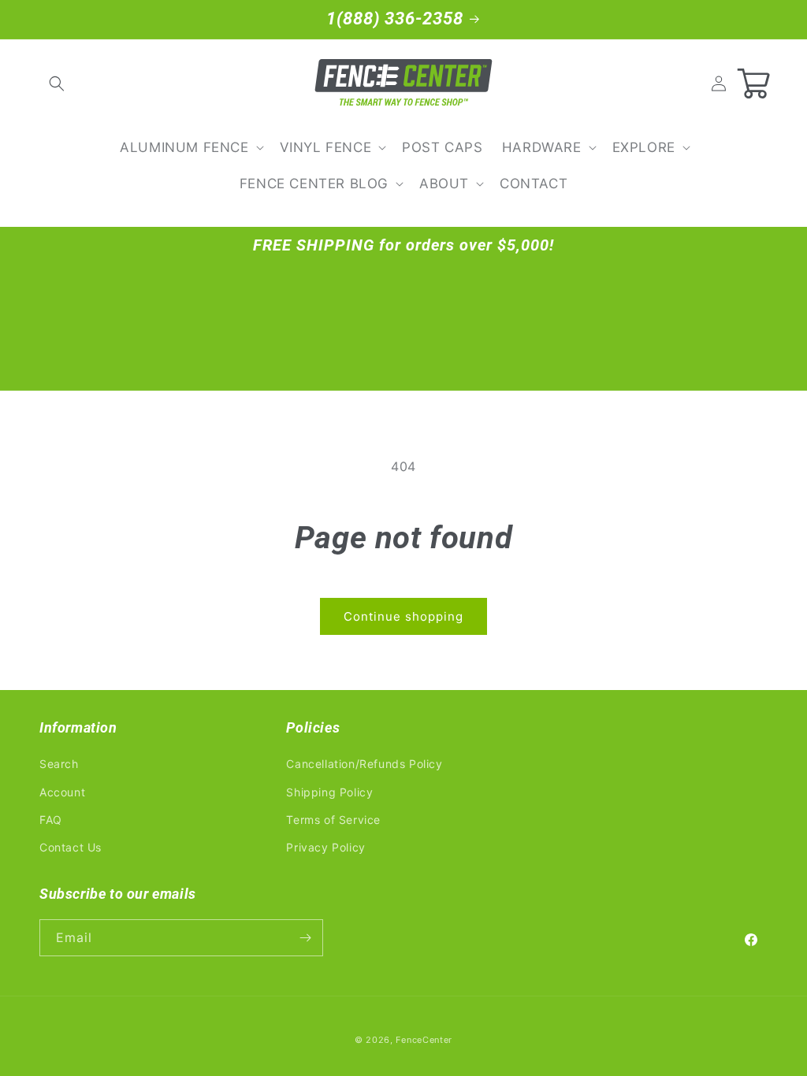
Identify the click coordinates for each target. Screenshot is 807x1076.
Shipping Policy (329, 792)
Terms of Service (333, 819)
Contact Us (70, 847)
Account (62, 792)
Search (59, 763)
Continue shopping (403, 616)
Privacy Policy (325, 847)
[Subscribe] (305, 937)
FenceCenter (424, 1039)
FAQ (50, 819)
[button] (56, 83)
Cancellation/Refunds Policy (364, 763)
